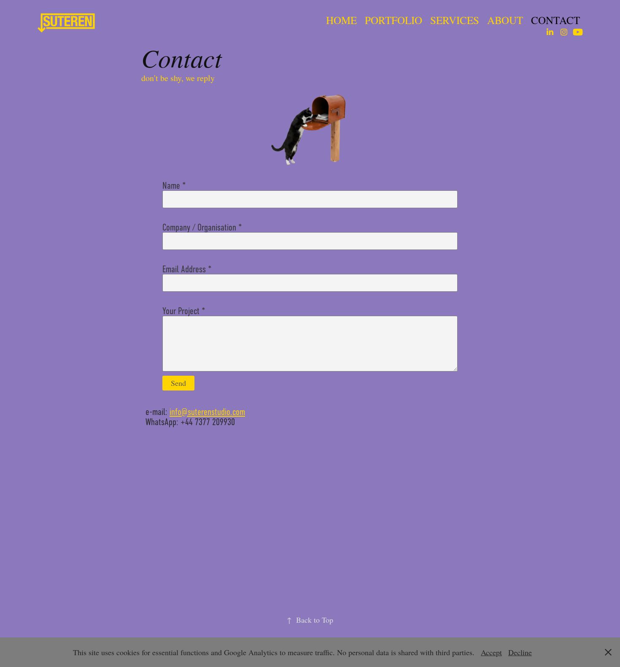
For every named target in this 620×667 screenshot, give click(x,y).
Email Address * (187, 269)
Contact (555, 20)
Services (454, 20)
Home (341, 20)
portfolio (393, 20)
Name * (174, 185)
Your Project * (183, 311)
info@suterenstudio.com (207, 412)
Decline (520, 652)
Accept (491, 652)
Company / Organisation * (202, 227)
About (505, 20)
